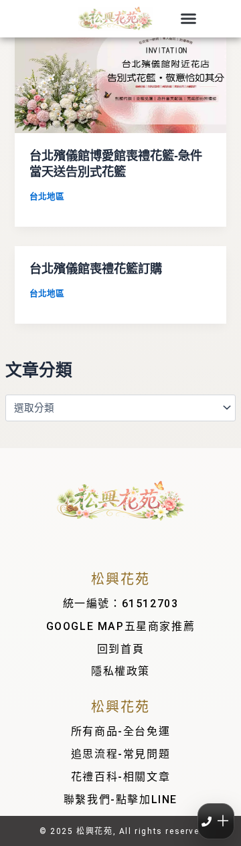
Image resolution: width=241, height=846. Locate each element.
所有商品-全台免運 (120, 731)
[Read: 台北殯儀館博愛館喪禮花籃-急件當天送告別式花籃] (120, 73)
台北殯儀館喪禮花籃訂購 (95, 268)
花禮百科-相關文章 (120, 776)
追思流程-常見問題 (120, 754)
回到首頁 (120, 649)
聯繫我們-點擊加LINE (120, 799)
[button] (189, 18)
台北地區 (46, 196)
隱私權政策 (120, 671)
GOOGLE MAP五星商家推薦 (120, 626)
